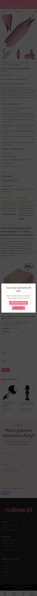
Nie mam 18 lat (18, 308)
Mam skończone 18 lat (18, 302)
